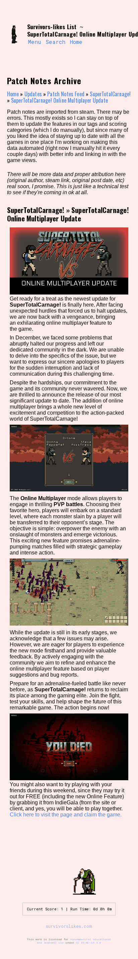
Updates (33, 94)
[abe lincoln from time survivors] (14, 34)
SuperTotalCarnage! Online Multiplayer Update (59, 100)
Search (55, 42)
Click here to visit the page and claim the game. (66, 814)
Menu (34, 42)
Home (76, 42)
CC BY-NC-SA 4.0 (88, 942)
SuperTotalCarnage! (110, 94)
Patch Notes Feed (65, 94)
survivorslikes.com (69, 926)
